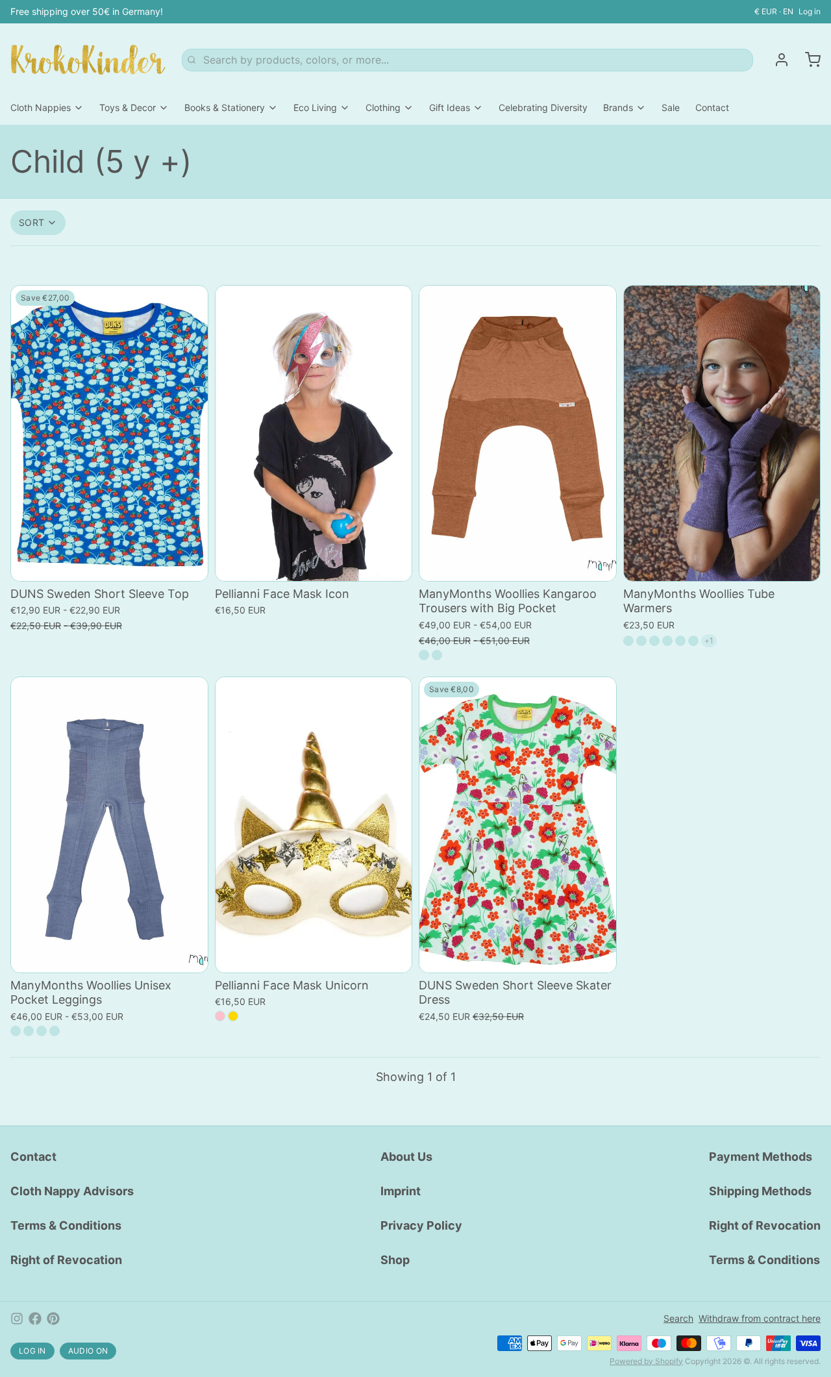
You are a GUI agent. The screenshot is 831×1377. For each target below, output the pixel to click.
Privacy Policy (421, 1225)
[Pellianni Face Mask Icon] (314, 433)
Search (678, 1318)
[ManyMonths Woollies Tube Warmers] (722, 433)
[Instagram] (16, 1318)
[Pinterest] (53, 1318)
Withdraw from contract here (760, 1318)
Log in (810, 11)
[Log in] (776, 60)
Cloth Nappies (40, 107)
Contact (712, 107)
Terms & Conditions (65, 1225)
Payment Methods (760, 1156)
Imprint (400, 1191)
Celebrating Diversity (543, 107)
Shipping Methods (760, 1191)
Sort (31, 222)
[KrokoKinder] (88, 60)
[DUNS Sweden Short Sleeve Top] (109, 433)
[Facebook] (35, 1318)
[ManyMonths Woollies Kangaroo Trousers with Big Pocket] (518, 433)
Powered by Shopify (646, 1361)
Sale (671, 107)
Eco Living (315, 107)
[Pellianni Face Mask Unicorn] (314, 824)
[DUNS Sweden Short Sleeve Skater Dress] (518, 824)
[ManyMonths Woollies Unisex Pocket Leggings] (109, 824)
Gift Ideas (449, 107)
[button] (109, 563)
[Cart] (808, 60)
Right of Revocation (66, 1260)
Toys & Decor (127, 107)
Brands (618, 107)
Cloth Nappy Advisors (72, 1191)
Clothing (383, 107)
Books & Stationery (224, 107)
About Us (406, 1156)
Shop (395, 1260)
